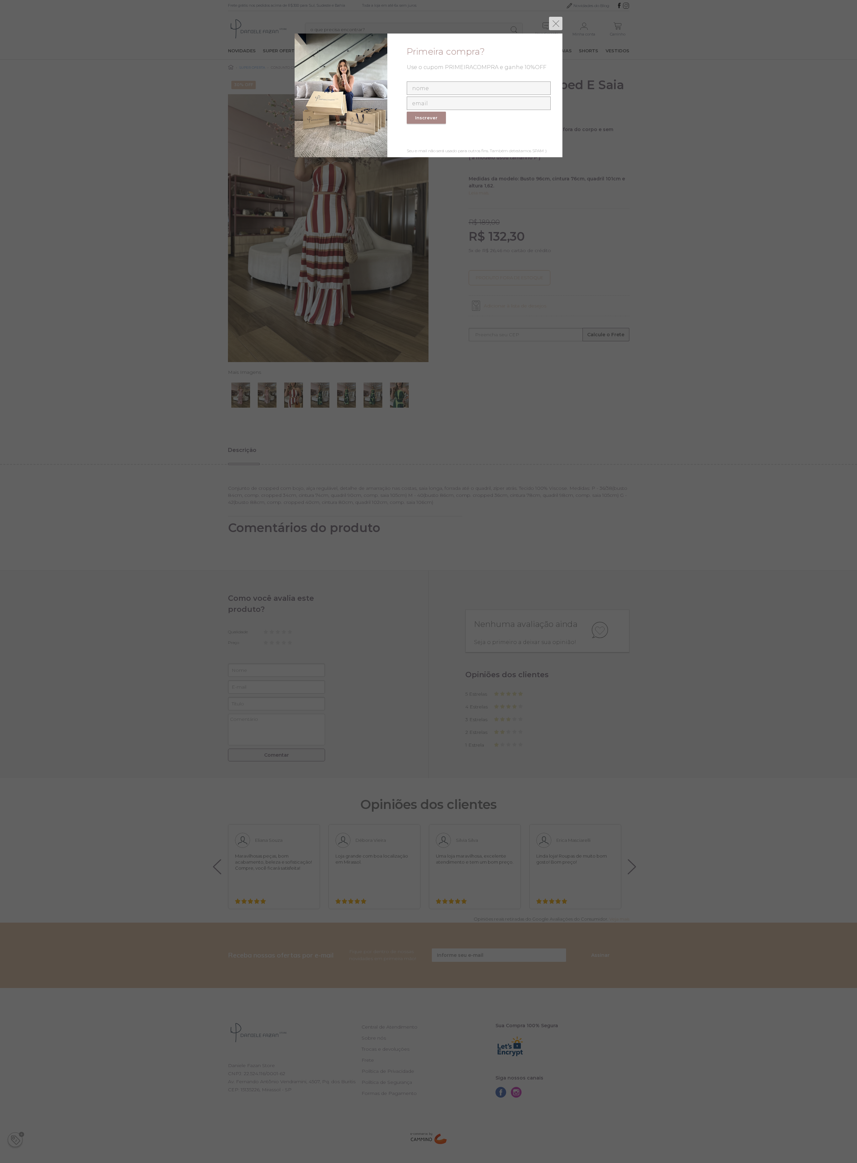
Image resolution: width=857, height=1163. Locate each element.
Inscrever (426, 117)
